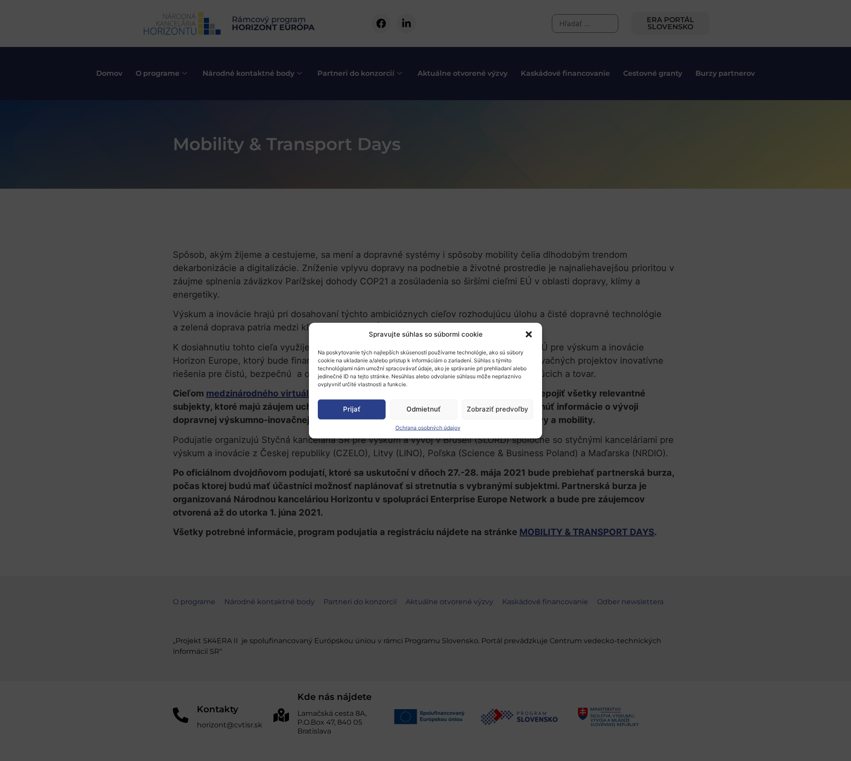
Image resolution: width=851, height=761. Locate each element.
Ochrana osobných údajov (428, 427)
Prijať (351, 409)
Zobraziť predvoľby (497, 409)
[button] (528, 334)
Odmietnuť (423, 409)
